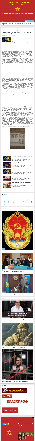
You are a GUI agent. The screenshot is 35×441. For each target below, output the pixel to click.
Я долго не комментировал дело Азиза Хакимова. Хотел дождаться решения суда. (16, 381)
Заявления (8, 269)
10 (4, 201)
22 (27, 202)
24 (4, 203)
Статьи (6, 23)
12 (13, 201)
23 (31, 202)
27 (18, 203)
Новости (4, 269)
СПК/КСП (3, 23)
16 (31, 201)
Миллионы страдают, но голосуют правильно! (10, 294)
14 (23, 201)
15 (27, 201)
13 (18, 201)
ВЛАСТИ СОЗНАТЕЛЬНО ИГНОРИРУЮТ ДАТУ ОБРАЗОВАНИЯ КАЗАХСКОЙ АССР (15, 250)
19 (13, 202)
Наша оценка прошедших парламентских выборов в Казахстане (13, 271)
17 (4, 202)
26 (13, 203)
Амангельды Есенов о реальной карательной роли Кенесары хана (13, 347)
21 (23, 202)
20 (18, 202)
